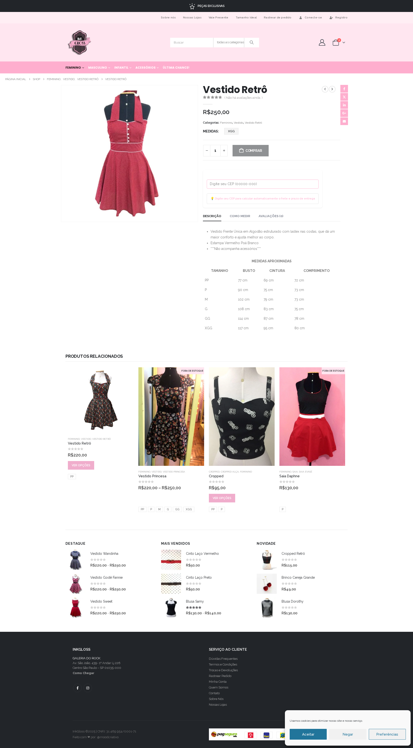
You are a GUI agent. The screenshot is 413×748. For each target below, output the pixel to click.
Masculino (97, 68)
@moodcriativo (108, 737)
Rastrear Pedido (220, 676)
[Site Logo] (80, 42)
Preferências (387, 734)
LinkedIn (344, 105)
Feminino (73, 68)
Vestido (238, 122)
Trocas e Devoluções (223, 670)
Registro (341, 17)
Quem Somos (218, 687)
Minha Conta (218, 681)
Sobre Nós (216, 699)
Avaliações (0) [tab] (271, 216)
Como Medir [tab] (240, 216)
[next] (332, 89)
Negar (347, 734)
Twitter (344, 97)
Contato (214, 693)
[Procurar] (251, 42)
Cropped (214, 471)
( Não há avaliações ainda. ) (243, 97)
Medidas (210, 131)
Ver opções (81, 465)
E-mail (344, 121)
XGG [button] (231, 131)
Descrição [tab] (212, 216)
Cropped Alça (230, 471)
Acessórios (146, 68)
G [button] (168, 509)
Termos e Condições (223, 664)
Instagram (87, 688)
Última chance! (176, 68)
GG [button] (177, 509)
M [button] (159, 509)
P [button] (151, 509)
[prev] (325, 89)
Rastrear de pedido (277, 17)
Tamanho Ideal (246, 17)
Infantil (121, 68)
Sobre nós (168, 17)
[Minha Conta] (322, 42)
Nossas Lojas (192, 17)
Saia (295, 471)
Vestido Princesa (174, 471)
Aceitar (308, 734)
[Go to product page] (101, 400)
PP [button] (72, 476)
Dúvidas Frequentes (223, 658)
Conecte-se (313, 17)
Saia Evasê (305, 471)
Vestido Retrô (253, 122)
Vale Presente (218, 17)
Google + (344, 113)
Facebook (344, 89)
